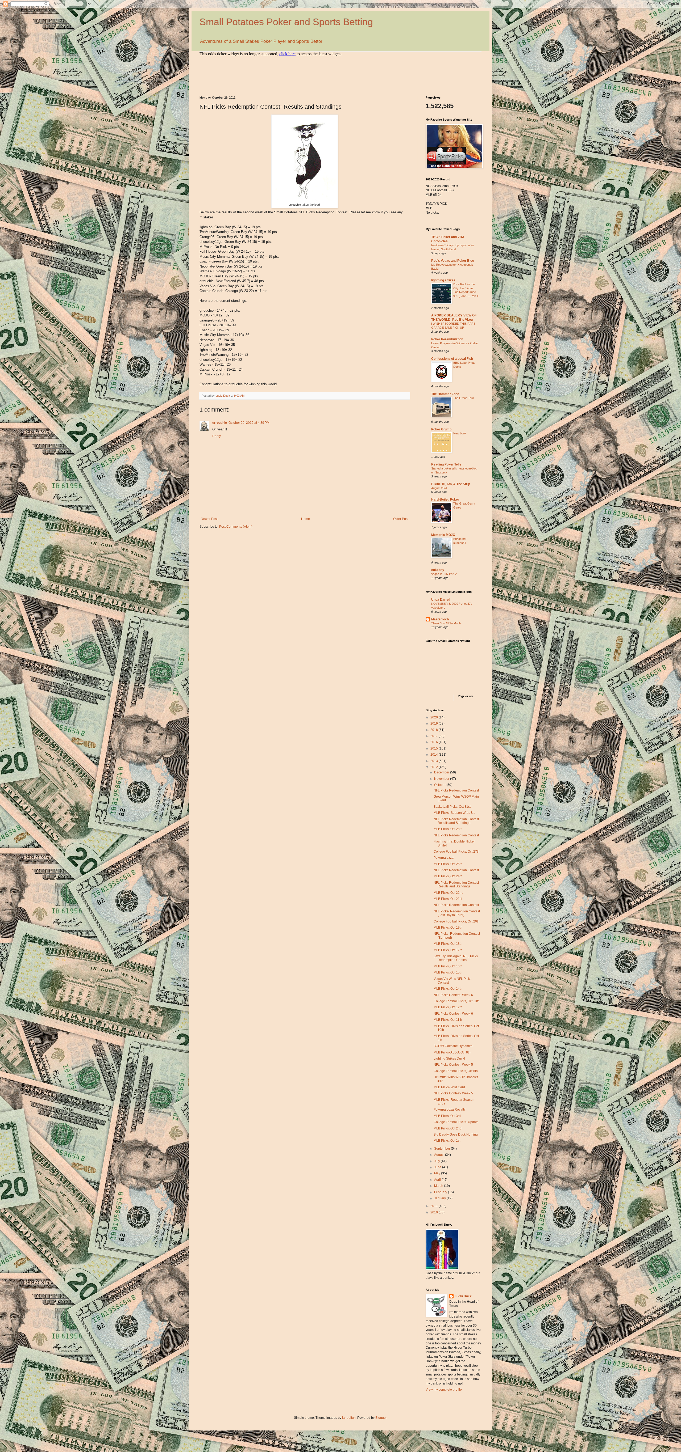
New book (459, 433)
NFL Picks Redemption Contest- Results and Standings (457, 821)
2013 (434, 761)
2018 (434, 730)
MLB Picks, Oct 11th (448, 1020)
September (442, 1148)
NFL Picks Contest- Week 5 (453, 1064)
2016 (434, 742)
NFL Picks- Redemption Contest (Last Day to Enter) (457, 913)
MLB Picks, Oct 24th (448, 876)
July (437, 1161)
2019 (434, 723)
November (442, 779)
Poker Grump (441, 429)
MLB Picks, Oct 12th (448, 1007)
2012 (434, 767)
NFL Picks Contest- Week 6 (453, 995)
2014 (434, 754)
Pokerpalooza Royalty (450, 1109)
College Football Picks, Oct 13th (457, 1001)
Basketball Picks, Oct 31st (452, 806)
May (437, 1173)
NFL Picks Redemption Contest (456, 790)
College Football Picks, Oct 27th (457, 851)
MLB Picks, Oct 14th (448, 988)
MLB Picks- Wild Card (449, 1087)
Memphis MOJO (443, 535)
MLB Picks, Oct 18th (448, 944)
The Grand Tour (463, 398)
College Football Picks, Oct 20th (457, 921)
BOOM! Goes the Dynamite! (453, 1046)
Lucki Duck (463, 1296)
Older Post (400, 519)
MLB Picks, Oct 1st (447, 1140)
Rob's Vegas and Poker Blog (452, 261)
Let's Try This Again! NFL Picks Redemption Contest (456, 958)
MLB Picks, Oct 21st (448, 899)
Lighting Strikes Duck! (449, 1058)
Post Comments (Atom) (235, 526)
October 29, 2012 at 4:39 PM (249, 423)
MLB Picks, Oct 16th (448, 966)
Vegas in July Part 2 (444, 573)
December (442, 772)
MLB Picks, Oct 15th (448, 972)
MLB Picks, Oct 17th (448, 950)
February (441, 1192)
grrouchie (219, 423)
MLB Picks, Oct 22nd (448, 893)
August (439, 1155)
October (440, 785)
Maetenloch (440, 619)
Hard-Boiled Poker (445, 499)
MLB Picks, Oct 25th (448, 864)
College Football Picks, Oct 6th (456, 1071)
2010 (434, 1212)
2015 (434, 748)
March (439, 1186)
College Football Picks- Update (456, 1122)
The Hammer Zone (445, 394)
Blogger (381, 1418)
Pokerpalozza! (444, 858)
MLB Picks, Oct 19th (448, 927)
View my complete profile (444, 1389)
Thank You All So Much (446, 623)
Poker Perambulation (447, 339)
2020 (434, 717)
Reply (216, 436)
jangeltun (349, 1418)
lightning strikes (443, 280)
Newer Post (209, 519)
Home (305, 519)
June (438, 1167)
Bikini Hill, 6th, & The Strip (450, 484)
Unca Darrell (440, 600)
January (440, 1198)
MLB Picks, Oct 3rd (447, 1116)
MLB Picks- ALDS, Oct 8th (452, 1052)
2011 (434, 1206)
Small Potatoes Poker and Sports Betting (286, 21)
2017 (434, 736)
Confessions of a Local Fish (452, 359)
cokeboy (437, 570)
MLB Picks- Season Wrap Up (454, 813)
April (438, 1180)
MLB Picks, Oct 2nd (448, 1128)
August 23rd (439, 488)
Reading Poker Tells (446, 464)
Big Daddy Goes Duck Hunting (456, 1134)
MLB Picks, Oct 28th (448, 829)
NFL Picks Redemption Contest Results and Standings (456, 884)
